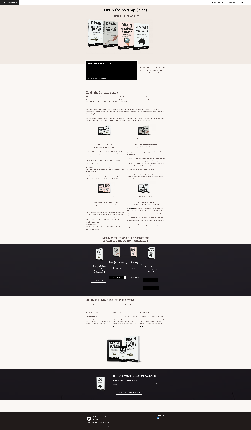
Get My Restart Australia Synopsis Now (129, 392)
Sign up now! (129, 75)
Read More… (89, 325)
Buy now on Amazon (98, 280)
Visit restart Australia (151, 288)
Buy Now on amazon (117, 277)
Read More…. (116, 326)
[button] (248, 2)
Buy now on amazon (150, 280)
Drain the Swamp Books (9, 2)
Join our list (96, 289)
